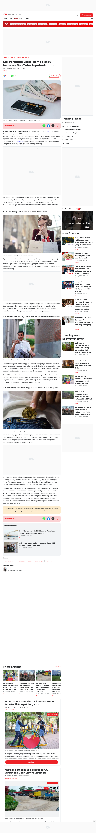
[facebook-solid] (48, 125)
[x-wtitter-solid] (52, 125)
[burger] (92, 18)
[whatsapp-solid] (43, 125)
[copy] (57, 125)
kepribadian (18, 141)
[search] (78, 15)
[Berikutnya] (61, 678)
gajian (48, 131)
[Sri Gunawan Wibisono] (5, 569)
